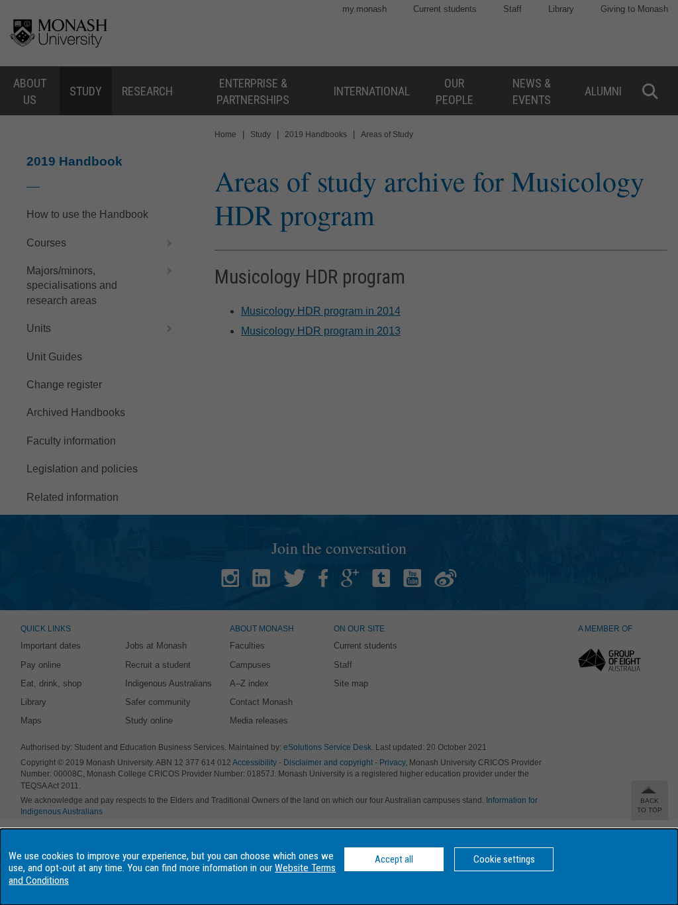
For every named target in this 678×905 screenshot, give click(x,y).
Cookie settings (504, 859)
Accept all (394, 859)
